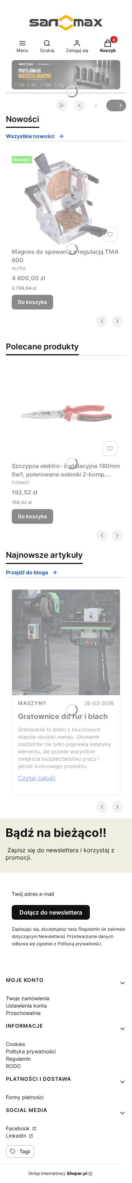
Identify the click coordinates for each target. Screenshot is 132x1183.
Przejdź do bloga (27, 572)
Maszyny (32, 703)
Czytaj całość (37, 778)
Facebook (18, 1128)
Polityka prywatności (31, 1051)
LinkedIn (17, 1135)
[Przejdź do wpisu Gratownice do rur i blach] (66, 642)
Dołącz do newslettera (50, 912)
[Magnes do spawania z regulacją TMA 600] (66, 199)
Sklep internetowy (57, 1173)
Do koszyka (32, 302)
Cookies (15, 1044)
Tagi (24, 1151)
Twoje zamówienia (28, 998)
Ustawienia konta (26, 1005)
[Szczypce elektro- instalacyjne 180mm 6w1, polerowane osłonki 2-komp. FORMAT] (66, 413)
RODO (13, 1066)
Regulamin (18, 1059)
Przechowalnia (23, 1013)
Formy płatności (25, 1097)
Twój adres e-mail (33, 894)
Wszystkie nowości (30, 136)
